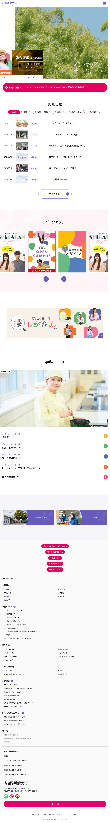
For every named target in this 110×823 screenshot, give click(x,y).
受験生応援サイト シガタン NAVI (55, 546)
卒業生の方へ (55, 558)
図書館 (6, 756)
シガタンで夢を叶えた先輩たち (14, 720)
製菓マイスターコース (13, 617)
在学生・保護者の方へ (55, 552)
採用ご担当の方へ (55, 569)
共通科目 (7, 635)
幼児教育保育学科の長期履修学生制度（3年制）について (25, 631)
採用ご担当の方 (94, 112)
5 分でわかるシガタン (11, 713)
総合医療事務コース (13, 621)
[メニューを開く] (105, 3)
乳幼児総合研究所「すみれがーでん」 (16, 760)
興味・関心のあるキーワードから (14, 717)
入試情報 (6, 681)
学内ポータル (35, 814)
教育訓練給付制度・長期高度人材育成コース (18, 703)
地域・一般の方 (76, 112)
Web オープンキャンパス (12, 692)
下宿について (62, 653)
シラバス (43, 814)
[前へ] (28, 77)
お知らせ (6, 578)
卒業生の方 (61, 112)
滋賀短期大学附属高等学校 (13, 765)
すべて (14, 112)
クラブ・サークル (9, 653)
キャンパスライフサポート (66, 656)
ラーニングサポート (10, 656)
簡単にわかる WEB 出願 (12, 706)
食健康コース (11, 614)
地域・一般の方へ (55, 563)
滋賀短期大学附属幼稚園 (12, 770)
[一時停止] (34, 77)
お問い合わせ (55, 804)
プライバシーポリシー (63, 814)
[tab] (4, 77)
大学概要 (7, 589)
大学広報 (61, 593)
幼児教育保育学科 (10, 628)
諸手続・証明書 (63, 649)
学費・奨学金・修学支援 (11, 695)
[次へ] (39, 77)
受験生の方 (27, 112)
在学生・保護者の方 (44, 112)
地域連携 (61, 596)
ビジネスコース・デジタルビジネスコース (20, 624)
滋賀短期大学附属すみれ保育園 (15, 774)
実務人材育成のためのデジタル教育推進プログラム (21, 639)
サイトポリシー (74, 814)
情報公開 (7, 596)
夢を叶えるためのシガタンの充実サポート (18, 724)
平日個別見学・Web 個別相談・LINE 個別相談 (20, 688)
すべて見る (54, 194)
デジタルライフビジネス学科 (13, 611)
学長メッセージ (9, 593)
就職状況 (61, 670)
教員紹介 (7, 600)
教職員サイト (51, 814)
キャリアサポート (9, 670)
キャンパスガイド (9, 649)
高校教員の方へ (9, 699)
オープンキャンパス (10, 685)
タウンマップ (8, 660)
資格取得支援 (62, 674)
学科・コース (7, 607)
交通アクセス (62, 589)
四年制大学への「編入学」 (12, 674)
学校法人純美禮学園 (11, 751)
